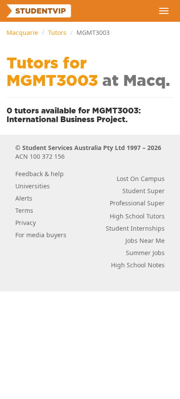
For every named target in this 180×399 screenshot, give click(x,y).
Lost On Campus (141, 178)
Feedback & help (39, 174)
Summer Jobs (145, 253)
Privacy (25, 222)
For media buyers (40, 235)
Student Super (143, 191)
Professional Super (137, 203)
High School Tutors (137, 216)
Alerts (23, 198)
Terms (24, 210)
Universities (32, 186)
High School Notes (138, 265)
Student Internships (135, 228)
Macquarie (22, 32)
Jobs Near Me (145, 240)
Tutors (57, 32)
